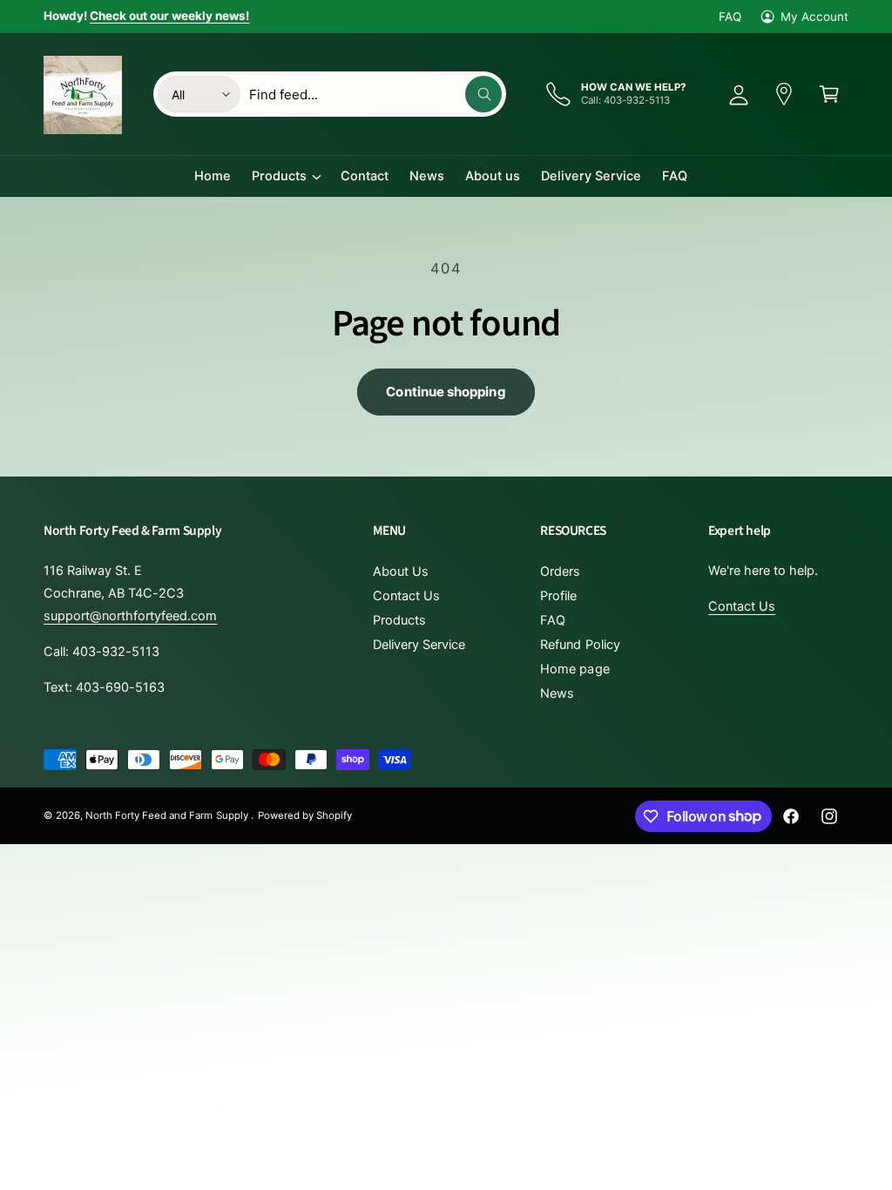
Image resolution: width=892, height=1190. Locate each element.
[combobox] (376, 94)
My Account (814, 17)
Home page (574, 669)
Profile (558, 596)
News (557, 693)
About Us (401, 571)
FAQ (730, 17)
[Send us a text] (784, 94)
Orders (560, 571)
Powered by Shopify (305, 815)
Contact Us (406, 596)
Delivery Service (419, 644)
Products (399, 620)
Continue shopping (445, 391)
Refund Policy (579, 644)
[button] (829, 94)
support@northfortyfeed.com (130, 616)
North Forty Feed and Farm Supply (168, 815)
